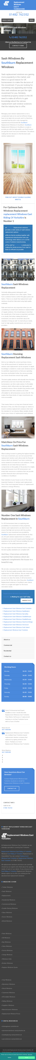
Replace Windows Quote (10, 967)
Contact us (7, 656)
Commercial (8, 645)
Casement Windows (8, 992)
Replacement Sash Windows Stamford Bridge (18, 622)
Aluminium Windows (8, 984)
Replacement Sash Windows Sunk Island (16, 627)
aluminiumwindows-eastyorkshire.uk (13, 1030)
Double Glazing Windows (10, 908)
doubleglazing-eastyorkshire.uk (12, 1035)
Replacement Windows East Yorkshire (16, 630)
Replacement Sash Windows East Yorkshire (17, 608)
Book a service (7, 20)
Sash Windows (7, 891)
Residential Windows (8, 900)
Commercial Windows (9, 904)
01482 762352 (19, 37)
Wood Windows (7, 988)
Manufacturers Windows (10, 1009)
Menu (32, 20)
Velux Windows (7, 946)
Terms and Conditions (19, 1052)
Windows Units (7, 959)
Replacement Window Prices (11, 1014)
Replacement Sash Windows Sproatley (16, 614)
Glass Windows (7, 912)
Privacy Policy (30, 1052)
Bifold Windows (7, 921)
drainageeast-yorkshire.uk (10, 1026)
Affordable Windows (8, 997)
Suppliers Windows (8, 1005)
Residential (7, 651)
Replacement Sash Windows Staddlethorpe (17, 616)
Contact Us (26, 600)
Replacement (6, 895)
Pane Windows (7, 933)
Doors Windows (7, 917)
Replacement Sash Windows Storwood (16, 625)
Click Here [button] (30, 1054)
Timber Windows (7, 887)
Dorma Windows (7, 950)
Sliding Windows (7, 1001)
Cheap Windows (7, 955)
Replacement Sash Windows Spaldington (17, 611)
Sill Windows (6, 938)
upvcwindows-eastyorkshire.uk (12, 1039)
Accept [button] (26, 1057)
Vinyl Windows (6, 980)
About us (7, 639)
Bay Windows (6, 942)
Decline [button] (9, 1057)
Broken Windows (7, 963)
